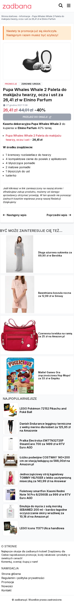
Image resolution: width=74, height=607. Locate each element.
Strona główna (11, 574)
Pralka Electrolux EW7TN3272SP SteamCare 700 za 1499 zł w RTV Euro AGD (42, 444)
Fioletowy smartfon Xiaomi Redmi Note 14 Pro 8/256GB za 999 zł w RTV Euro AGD (45, 494)
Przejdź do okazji (35, 116)
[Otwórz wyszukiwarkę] (60, 5)
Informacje (24, 16)
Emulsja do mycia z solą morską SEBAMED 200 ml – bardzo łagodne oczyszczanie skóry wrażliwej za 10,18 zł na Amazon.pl (43, 511)
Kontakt (6, 590)
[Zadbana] (17, 6)
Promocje (7, 582)
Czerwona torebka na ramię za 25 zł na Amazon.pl (55, 335)
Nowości (7, 586)
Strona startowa (9, 16)
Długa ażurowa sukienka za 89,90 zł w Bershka (55, 254)
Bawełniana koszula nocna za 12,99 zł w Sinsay (54, 294)
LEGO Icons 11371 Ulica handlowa (42, 528)
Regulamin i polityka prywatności (22, 578)
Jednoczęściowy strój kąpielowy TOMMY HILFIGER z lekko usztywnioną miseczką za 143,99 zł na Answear (45, 477)
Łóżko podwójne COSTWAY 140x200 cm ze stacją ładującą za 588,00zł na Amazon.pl (45, 461)
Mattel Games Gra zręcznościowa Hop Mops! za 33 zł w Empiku (54, 375)
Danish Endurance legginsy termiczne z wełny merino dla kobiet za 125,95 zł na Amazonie (45, 427)
